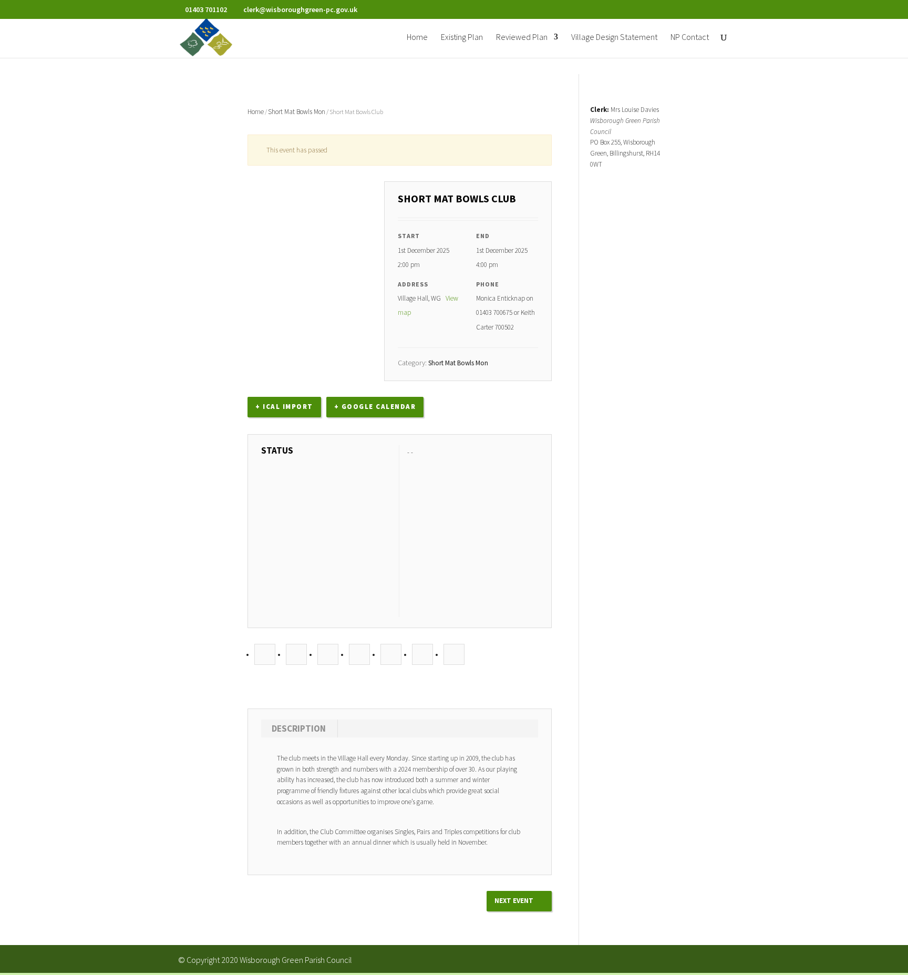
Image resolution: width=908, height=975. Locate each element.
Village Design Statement (614, 37)
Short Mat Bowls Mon (296, 111)
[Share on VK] (422, 654)
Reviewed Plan (522, 37)
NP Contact (689, 37)
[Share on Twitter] (296, 654)
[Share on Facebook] (264, 654)
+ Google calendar (375, 406)
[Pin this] (391, 654)
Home (417, 37)
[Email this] (454, 654)
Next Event (513, 900)
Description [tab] (299, 728)
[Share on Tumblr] (359, 654)
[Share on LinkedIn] (328, 654)
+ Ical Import (284, 406)
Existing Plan (462, 37)
